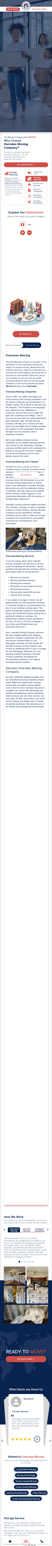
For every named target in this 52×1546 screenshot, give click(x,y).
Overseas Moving (32, 345)
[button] (13, 9)
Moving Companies (13, 345)
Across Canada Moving (26, 1481)
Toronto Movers (20, 1411)
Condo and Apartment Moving (26, 1499)
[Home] (10, 1541)
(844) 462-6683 (39, 9)
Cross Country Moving (26, 1487)
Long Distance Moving (26, 1469)
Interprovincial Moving (16, 1493)
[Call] (42, 1541)
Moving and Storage (26, 1475)
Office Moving (39, 1493)
